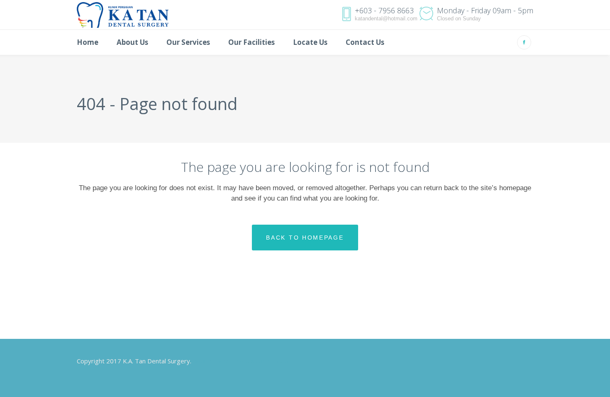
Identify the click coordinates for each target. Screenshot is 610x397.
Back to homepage (305, 237)
